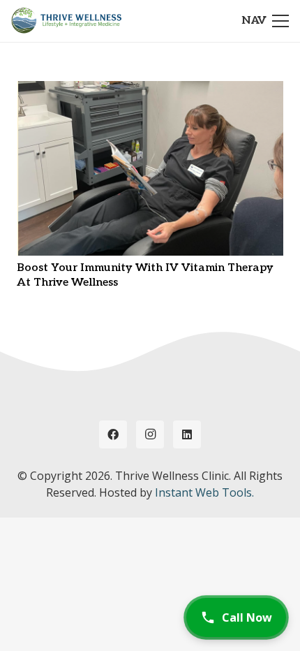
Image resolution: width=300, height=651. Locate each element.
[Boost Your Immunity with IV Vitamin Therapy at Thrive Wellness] (150, 90)
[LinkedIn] (187, 434)
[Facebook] (113, 434)
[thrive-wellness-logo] (66, 21)
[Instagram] (150, 434)
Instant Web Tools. (204, 492)
